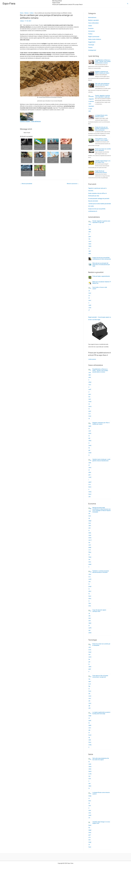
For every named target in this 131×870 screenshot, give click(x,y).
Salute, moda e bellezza (94, 39)
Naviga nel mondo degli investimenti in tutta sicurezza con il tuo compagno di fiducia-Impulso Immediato (101, 510)
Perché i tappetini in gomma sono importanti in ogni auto (102, 96)
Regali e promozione (93, 36)
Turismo (90, 47)
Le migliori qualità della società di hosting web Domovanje (101, 713)
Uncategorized (92, 50)
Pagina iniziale (56, 2)
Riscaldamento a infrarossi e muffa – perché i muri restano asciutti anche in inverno (103, 61)
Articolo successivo (73, 183)
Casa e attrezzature (93, 23)
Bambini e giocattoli (93, 20)
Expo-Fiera (9, 3)
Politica (90, 34)
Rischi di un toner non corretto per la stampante (103, 149)
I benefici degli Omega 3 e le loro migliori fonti (102, 161)
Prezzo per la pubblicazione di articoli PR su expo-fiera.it (67, 4)
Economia (90, 28)
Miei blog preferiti (57, 1)
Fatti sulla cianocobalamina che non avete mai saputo (102, 84)
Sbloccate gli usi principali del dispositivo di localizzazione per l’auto (101, 264)
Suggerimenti (91, 42)
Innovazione (91, 31)
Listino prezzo (92, 359)
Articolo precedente (26, 183)
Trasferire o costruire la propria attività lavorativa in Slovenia (100, 571)
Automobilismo (92, 17)
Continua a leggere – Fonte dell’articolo (30, 121)
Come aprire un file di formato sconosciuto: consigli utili (100, 676)
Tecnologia (91, 44)
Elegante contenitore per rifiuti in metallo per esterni (102, 72)
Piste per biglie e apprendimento (101, 276)
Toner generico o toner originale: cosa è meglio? (101, 139)
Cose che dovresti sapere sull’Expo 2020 (99, 610)
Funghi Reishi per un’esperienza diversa (101, 171)
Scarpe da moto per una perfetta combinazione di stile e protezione (101, 128)
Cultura (22, 21)
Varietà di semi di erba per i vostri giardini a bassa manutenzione (101, 460)
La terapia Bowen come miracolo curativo (101, 115)
